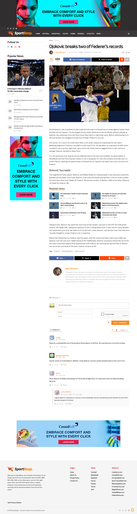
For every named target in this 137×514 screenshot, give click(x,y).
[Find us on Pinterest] (16, 28)
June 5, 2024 (73, 52)
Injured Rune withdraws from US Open (73, 213)
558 (116, 217)
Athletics (90, 33)
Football (45, 33)
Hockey (93, 484)
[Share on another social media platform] (127, 60)
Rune (70, 394)
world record (79, 251)
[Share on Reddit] (122, 60)
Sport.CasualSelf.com (119, 481)
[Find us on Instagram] (13, 28)
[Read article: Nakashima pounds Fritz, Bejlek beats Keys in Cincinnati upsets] (96, 205)
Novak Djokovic (67, 251)
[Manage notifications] (132, 510)
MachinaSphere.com (119, 484)
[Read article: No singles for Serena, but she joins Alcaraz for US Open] (96, 196)
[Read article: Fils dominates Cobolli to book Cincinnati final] (54, 196)
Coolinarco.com (117, 472)
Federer (57, 251)
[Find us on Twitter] (10, 28)
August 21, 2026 (66, 215)
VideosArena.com (118, 495)
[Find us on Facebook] (7, 28)
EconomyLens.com (118, 486)
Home (38, 33)
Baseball (81, 33)
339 (116, 207)
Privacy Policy (74, 478)
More (99, 33)
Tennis (72, 33)
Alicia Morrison (60, 52)
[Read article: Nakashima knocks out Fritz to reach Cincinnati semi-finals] (96, 215)
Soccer (65, 33)
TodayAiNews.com (118, 492)
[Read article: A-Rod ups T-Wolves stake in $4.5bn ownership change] (25, 72)
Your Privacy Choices (14, 502)
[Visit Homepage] (19, 34)
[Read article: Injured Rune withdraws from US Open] (54, 215)
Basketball (56, 33)
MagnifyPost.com (118, 489)
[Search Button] (129, 33)
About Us (73, 475)
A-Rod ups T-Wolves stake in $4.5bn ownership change (19, 89)
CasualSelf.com (117, 475)
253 (75, 198)
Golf (92, 489)
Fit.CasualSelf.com (118, 478)
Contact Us (74, 481)
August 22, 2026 (66, 198)
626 (116, 198)
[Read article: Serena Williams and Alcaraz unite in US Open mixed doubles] (54, 205)
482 (75, 207)
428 (74, 215)
